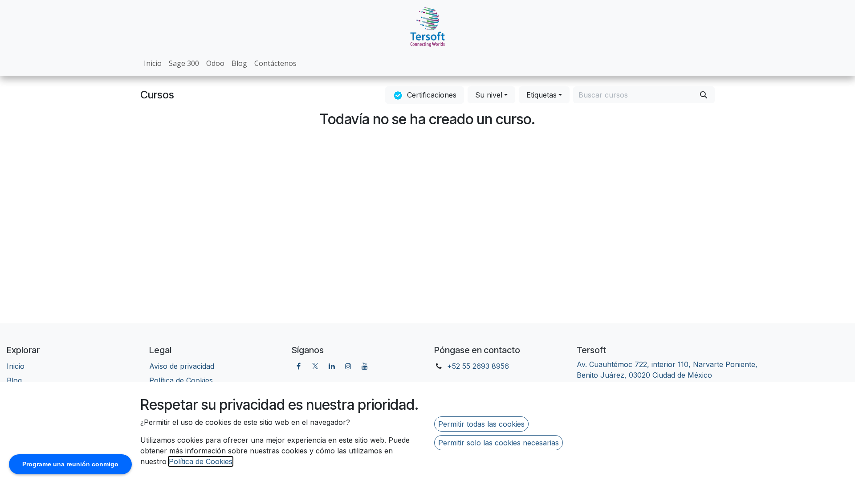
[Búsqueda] (703, 94)
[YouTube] (365, 366)
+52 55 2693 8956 (478, 366)
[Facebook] (299, 366)
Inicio (15, 366)
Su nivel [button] (488, 94)
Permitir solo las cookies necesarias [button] (498, 442)
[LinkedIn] (332, 366)
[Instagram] (348, 366)
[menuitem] (152, 63)
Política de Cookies (200, 461)
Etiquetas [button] (541, 94)
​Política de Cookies (181, 380)
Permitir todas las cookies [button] (481, 424)
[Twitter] (315, 366)
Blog (14, 380)
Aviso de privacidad (181, 366)
